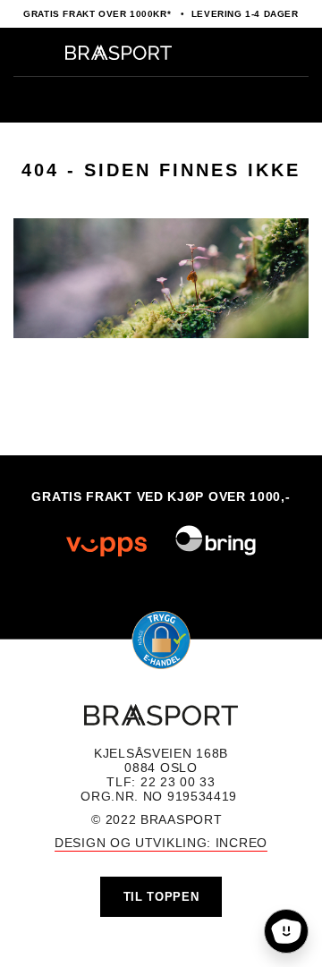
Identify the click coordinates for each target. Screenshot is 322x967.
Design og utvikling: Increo (161, 843)
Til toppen (161, 896)
